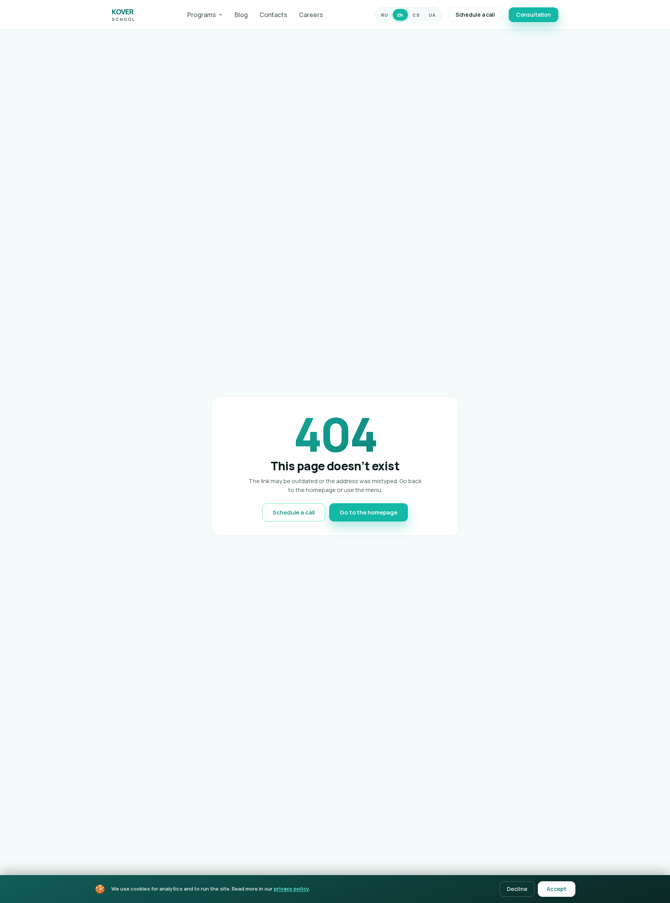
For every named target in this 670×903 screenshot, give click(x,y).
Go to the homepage (368, 512)
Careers (311, 14)
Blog (241, 14)
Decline (517, 889)
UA (432, 15)
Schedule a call (475, 14)
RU (384, 15)
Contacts (273, 14)
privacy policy (291, 888)
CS (416, 15)
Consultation (533, 14)
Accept (556, 889)
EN (400, 15)
